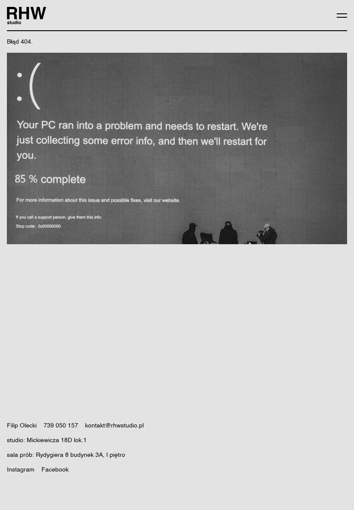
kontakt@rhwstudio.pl (114, 426)
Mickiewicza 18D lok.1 (57, 440)
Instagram (21, 470)
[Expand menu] (342, 15)
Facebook (55, 470)
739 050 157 (61, 426)
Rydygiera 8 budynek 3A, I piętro (80, 455)
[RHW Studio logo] (26, 15)
